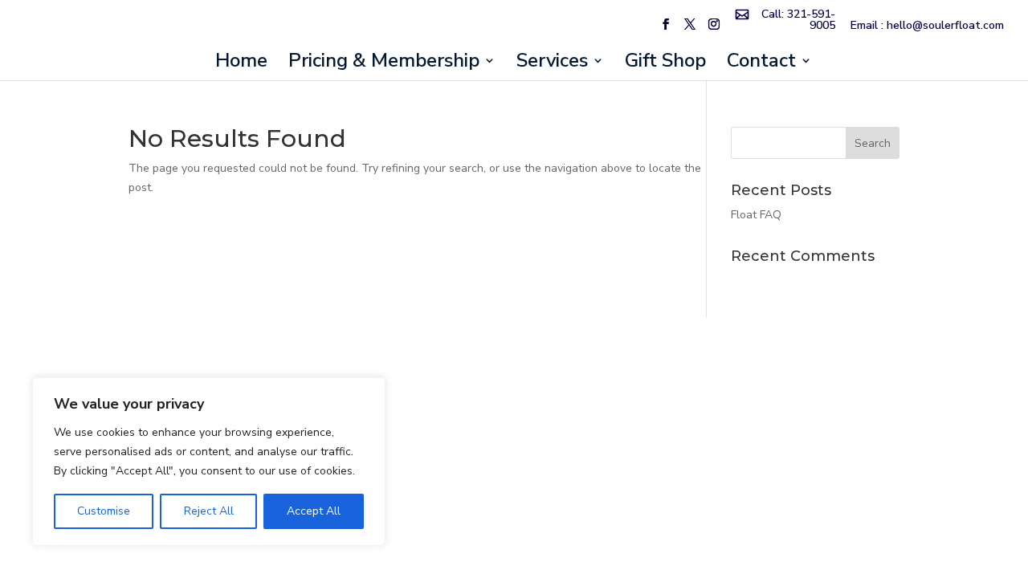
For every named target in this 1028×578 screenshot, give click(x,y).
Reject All (209, 511)
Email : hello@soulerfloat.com (927, 26)
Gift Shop (665, 64)
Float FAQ (756, 214)
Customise (103, 511)
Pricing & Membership (383, 64)
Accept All (314, 511)
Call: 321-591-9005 (798, 21)
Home (241, 64)
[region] (209, 461)
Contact (761, 64)
